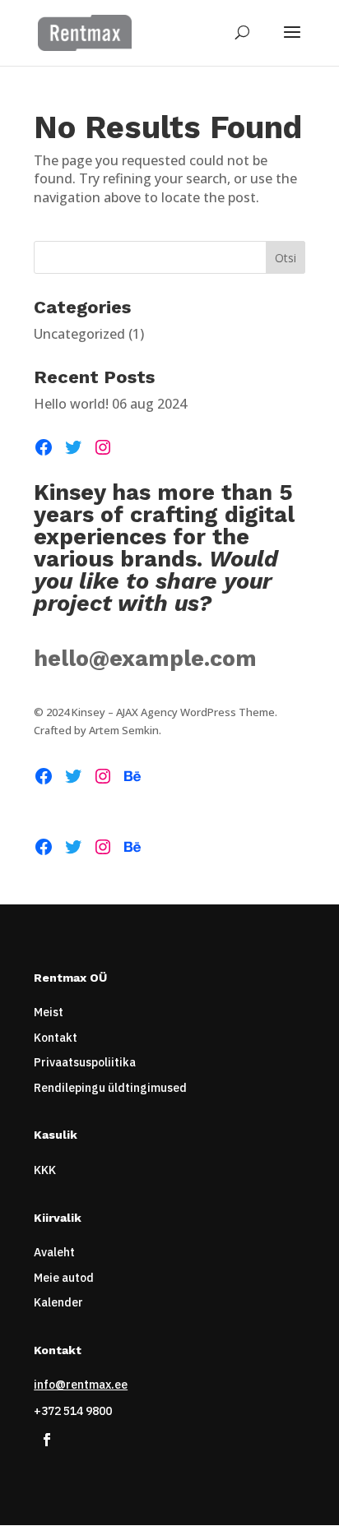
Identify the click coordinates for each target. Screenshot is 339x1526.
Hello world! (71, 404)
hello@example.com (145, 658)
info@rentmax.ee (81, 1384)
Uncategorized (79, 334)
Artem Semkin (124, 730)
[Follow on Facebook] (47, 1440)
